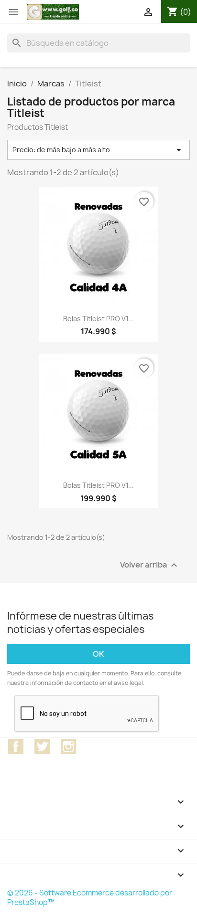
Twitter (42, 746)
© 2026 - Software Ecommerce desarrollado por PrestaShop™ (89, 897)
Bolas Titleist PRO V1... (98, 318)
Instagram (68, 746)
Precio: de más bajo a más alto (98, 150)
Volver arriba (150, 565)
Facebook (15, 746)
